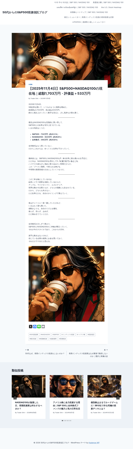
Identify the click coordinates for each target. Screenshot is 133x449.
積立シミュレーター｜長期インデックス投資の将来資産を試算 (89, 17)
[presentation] (29, 386)
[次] (118, 397)
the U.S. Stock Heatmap (111, 7)
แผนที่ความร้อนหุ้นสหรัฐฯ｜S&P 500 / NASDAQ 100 (77, 7)
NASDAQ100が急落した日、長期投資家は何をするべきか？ (28, 405)
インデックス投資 (68, 334)
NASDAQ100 (45, 334)
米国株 (31, 84)
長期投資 (62, 339)
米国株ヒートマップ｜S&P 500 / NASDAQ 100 (89, 12)
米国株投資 (43, 339)
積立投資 (33, 339)
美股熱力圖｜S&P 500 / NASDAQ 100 (108, 2)
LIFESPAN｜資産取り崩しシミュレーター (88, 22)
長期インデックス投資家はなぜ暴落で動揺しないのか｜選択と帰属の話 (88, 353)
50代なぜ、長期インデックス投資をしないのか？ (45, 352)
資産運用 (53, 339)
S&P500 (56, 334)
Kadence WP (94, 443)
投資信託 (91, 334)
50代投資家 (34, 334)
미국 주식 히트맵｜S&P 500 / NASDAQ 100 (72, 2)
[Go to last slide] (15, 397)
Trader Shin (34, 98)
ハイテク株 (81, 334)
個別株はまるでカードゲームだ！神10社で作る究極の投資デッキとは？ (104, 405)
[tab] (62, 420)
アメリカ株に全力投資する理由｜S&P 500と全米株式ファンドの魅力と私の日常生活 (66, 405)
